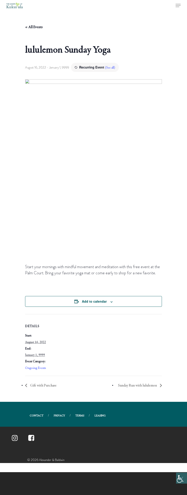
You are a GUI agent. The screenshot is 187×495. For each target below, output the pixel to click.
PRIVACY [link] (59, 415)
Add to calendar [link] (94, 301)
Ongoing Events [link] (35, 368)
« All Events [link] (34, 27)
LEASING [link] (100, 415)
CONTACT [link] (36, 415)
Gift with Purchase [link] (43, 385)
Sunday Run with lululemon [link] (138, 385)
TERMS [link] (79, 415)
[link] (181, 478)
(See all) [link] (110, 67)
